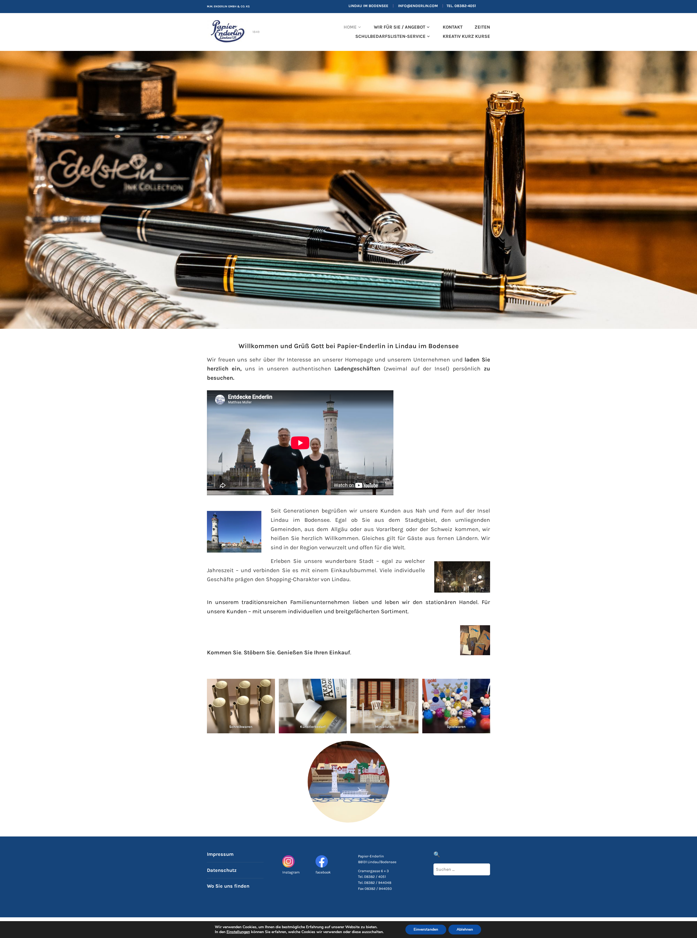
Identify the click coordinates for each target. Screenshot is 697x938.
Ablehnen (465, 929)
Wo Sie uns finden (228, 886)
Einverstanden (426, 929)
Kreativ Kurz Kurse (466, 36)
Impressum (220, 854)
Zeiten (482, 27)
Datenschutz (222, 870)
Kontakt (452, 27)
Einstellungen (238, 932)
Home (350, 27)
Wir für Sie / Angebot (399, 27)
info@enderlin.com (418, 6)
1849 (255, 32)
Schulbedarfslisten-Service (390, 36)
